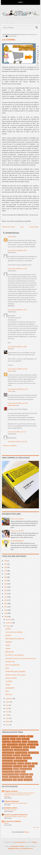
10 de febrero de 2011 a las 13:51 (17, 442)
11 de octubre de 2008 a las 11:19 (18, 389)
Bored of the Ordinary (10, 810)
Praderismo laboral (8, 761)
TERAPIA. (8, 649)
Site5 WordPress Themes (17, 846)
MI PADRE (8, 635)
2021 (5, 574)
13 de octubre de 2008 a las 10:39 (18, 403)
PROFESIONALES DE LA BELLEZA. (14, 639)
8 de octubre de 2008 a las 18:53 (17, 250)
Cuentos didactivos (7, 766)
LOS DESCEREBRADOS (17, 541)
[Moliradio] (26, 19)
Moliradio (16, 769)
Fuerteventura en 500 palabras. (10, 774)
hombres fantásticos (8, 750)
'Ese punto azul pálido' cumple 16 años (15, 816)
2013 (5, 600)
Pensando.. (22, 736)
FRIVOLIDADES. (9, 652)
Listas (24, 766)
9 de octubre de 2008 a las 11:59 (17, 310)
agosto (8, 702)
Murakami (5, 777)
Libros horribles (18, 766)
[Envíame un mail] (20, 19)
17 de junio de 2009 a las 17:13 (17, 432)
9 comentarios (12, 36)
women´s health (28, 780)
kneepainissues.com (27, 848)
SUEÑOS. (8, 645)
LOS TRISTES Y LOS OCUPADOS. (14, 655)
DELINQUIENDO (10, 688)
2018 (5, 584)
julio (7, 705)
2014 (5, 597)
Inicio (22, 227)
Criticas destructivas (12, 744)
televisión (20, 780)
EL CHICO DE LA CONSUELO (12, 821)
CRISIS (7, 691)
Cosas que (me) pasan (20, 842)
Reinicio (6, 823)
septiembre (9, 699)
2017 (5, 587)
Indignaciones (25, 739)
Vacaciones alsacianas (25, 769)
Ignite (31, 774)
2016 (5, 590)
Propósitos (27, 763)
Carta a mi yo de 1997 (17, 531)
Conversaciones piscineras (9, 763)
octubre (8, 626)
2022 (5, 571)
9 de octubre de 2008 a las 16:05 (17, 347)
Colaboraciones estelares (20, 761)
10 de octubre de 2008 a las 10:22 (18, 369)
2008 (5, 617)
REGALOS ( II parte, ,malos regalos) (15, 675)
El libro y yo (30, 736)
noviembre (9, 623)
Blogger (26, 832)
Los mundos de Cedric (8, 753)
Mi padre (32, 747)
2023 (5, 567)
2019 (5, 580)
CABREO (7, 685)
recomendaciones (16, 742)
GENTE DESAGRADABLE (12, 665)
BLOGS (7, 668)
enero (8, 725)
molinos (10, 391)
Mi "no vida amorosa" (21, 753)
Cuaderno (34, 763)
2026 (5, 561)
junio (7, 708)
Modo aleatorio (6, 742)
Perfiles (18, 739)
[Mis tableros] (31, 19)
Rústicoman (20, 763)
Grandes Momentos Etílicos (21, 750)
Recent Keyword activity (8, 758)
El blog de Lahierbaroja (11, 801)
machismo (17, 772)
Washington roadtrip (16, 747)
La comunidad (6, 747)
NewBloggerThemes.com (14, 848)
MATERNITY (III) (10, 662)
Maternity (12, 739)
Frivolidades (6, 739)
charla (22, 777)
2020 (5, 577)
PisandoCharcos (25, 755)
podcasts (24, 742)
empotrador (29, 777)
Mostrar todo (36, 827)
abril (7, 715)
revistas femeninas (7, 780)
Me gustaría (17, 755)
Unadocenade (22, 744)
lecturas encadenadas (8, 772)
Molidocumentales (32, 742)
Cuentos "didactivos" (32, 744)
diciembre (9, 619)
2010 (5, 610)
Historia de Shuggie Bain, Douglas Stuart (15, 803)
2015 (5, 594)
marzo (8, 718)
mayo (7, 712)
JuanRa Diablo (12, 405)
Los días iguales (27, 758)
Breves (23, 772)
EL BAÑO (8, 629)
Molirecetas (31, 766)
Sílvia (9, 349)
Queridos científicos (33, 753)
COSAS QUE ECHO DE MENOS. (14, 632)
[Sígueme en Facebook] (15, 19)
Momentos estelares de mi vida (10, 736)
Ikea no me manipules (17, 519)
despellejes (26, 747)
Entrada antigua (33, 227)
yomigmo (10, 236)
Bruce (4, 744)
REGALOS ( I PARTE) (11, 678)
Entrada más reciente (9, 227)
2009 (5, 613)
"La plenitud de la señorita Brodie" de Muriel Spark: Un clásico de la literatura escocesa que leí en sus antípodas (19, 794)
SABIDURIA (8, 642)
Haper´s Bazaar (24, 774)
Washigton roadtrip (14, 777)
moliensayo (19, 758)
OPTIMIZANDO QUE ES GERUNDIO (15, 672)
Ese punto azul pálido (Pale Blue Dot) (15, 815)
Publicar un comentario (10, 445)
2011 (5, 607)
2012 (5, 603)
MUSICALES (8, 694)
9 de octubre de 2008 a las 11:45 (17, 269)
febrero (8, 721)
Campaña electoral (7, 755)
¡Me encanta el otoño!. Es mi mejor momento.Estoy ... (21, 658)
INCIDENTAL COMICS (10, 808)
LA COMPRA (8, 39)
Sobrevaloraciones (7, 769)
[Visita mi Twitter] (9, 19)
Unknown (10, 371)
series (14, 780)
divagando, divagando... (11, 791)
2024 (5, 564)
